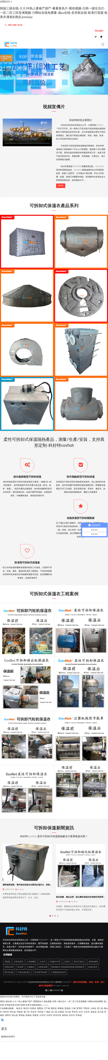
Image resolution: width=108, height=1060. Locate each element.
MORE (61, 186)
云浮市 (42, 1015)
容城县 (29, 1015)
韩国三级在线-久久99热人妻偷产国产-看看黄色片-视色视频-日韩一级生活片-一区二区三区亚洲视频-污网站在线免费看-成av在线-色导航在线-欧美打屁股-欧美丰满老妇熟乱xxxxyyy (54, 13)
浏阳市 (8, 1015)
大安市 (87, 1012)
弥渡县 (33, 1008)
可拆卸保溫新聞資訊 (54, 828)
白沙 (81, 1012)
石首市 (33, 1012)
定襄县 (61, 1012)
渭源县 (20, 1012)
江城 (73, 1008)
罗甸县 (79, 1015)
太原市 (49, 1015)
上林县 (93, 1008)
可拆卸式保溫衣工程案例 (54, 594)
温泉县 (93, 1012)
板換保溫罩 (92, 967)
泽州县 (40, 1012)
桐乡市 (19, 1008)
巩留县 (35, 1015)
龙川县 (100, 1012)
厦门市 (27, 1012)
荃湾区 (79, 1008)
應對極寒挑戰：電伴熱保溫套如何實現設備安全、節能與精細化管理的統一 (35, 885)
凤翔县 (22, 1015)
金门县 (54, 1012)
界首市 (75, 1012)
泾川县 (68, 1012)
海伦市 (26, 1008)
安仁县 (100, 1008)
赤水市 (72, 1015)
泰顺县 (61, 1008)
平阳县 (86, 1008)
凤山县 (15, 1015)
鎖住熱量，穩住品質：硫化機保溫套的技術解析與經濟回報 (81, 897)
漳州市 (6, 1012)
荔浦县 (67, 1008)
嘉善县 (54, 1008)
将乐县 (13, 1012)
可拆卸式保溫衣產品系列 (54, 206)
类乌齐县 (57, 1015)
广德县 (47, 1012)
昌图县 (40, 1008)
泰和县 (65, 1015)
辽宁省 (47, 1008)
